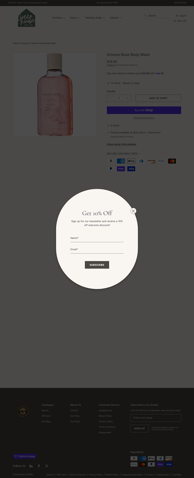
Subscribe (97, 264)
